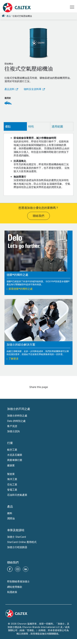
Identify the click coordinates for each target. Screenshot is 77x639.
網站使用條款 (14, 586)
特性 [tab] (31, 126)
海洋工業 (12, 479)
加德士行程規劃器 (17, 547)
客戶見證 (12, 426)
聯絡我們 (38, 216)
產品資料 (9, 89)
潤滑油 (11, 518)
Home (3, 15)
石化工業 (12, 484)
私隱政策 (12, 591)
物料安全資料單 (32, 89)
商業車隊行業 (14, 459)
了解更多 (14, 359)
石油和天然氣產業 (17, 494)
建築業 (11, 465)
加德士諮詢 (13, 431)
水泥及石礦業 (14, 454)
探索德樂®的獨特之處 (21, 289)
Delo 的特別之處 (16, 420)
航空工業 (12, 449)
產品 (8, 16)
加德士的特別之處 (17, 415)
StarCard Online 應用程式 (22, 541)
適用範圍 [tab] (57, 126)
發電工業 (12, 489)
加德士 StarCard (16, 536)
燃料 (9, 513)
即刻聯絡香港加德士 (18, 581)
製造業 (11, 473)
